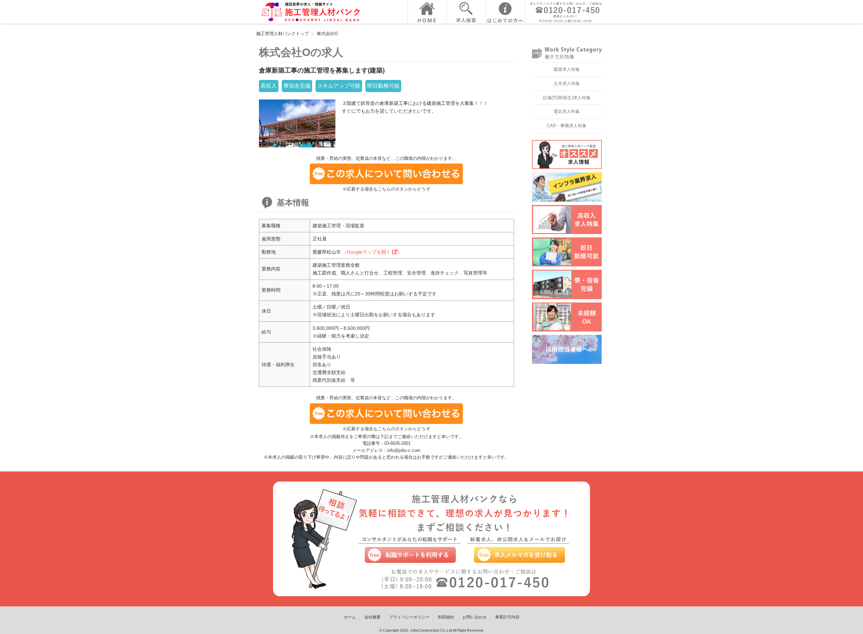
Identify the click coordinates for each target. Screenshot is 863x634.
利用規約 (446, 617)
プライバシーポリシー (409, 617)
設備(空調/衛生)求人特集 (567, 97)
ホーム (350, 617)
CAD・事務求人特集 (567, 125)
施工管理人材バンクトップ (282, 33)
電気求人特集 (567, 111)
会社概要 (372, 617)
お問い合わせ (475, 617)
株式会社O (327, 33)
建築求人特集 (567, 69)
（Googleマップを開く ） (372, 252)
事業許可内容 (507, 617)
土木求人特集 (567, 83)
